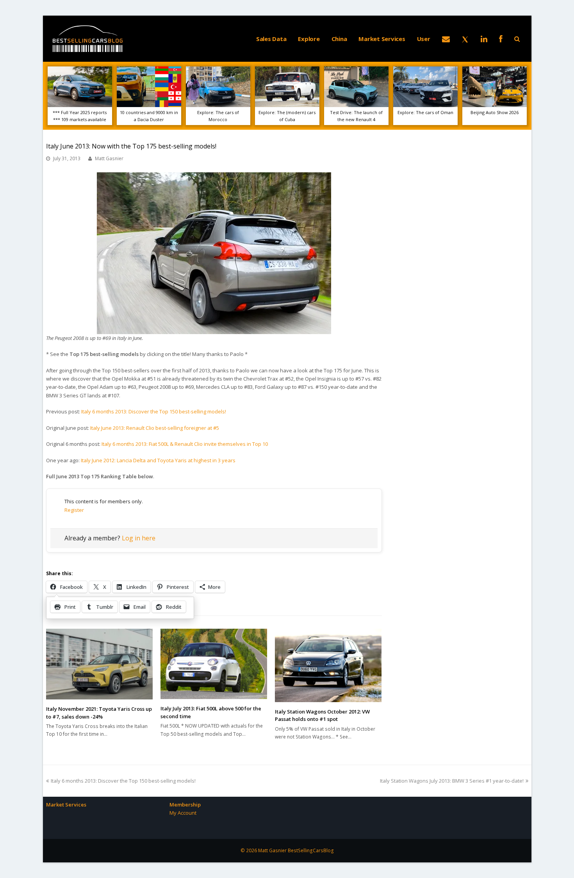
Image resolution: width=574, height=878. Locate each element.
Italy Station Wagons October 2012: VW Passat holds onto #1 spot (322, 715)
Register (74, 509)
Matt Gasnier (109, 158)
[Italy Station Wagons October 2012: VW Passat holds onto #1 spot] (328, 665)
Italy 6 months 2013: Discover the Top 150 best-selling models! (153, 411)
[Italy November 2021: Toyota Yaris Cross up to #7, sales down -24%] (99, 664)
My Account (182, 812)
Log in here (138, 538)
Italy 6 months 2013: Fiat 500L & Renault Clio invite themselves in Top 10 (185, 443)
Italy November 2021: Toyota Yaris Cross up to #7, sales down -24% (99, 712)
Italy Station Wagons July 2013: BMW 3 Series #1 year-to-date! (452, 780)
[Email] (446, 38)
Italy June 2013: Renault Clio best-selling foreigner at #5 (154, 427)
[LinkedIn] (484, 38)
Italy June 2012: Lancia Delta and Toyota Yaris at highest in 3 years (158, 460)
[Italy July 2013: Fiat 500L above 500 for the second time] (213, 664)
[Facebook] (500, 38)
